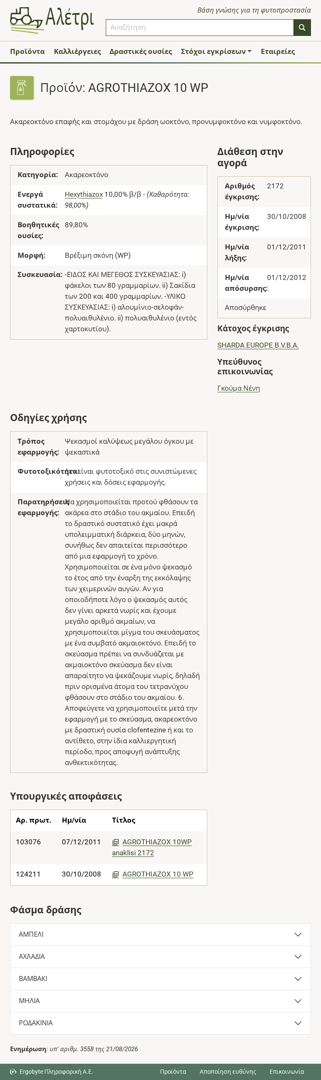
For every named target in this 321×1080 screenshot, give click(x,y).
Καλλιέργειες (77, 51)
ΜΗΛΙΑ (29, 1001)
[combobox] (200, 27)
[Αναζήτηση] (302, 27)
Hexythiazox (84, 194)
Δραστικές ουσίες (141, 51)
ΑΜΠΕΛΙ (31, 934)
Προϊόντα (27, 51)
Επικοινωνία (287, 1071)
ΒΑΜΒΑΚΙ (33, 979)
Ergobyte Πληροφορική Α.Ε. (56, 1071)
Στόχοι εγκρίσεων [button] (213, 51)
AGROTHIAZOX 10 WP (158, 874)
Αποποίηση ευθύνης (228, 1071)
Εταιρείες (278, 51)
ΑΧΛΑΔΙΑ (32, 957)
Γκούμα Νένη (238, 388)
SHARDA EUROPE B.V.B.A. (258, 345)
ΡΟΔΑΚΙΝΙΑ (36, 1023)
